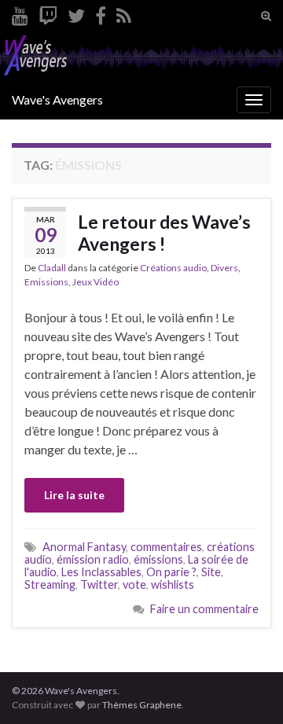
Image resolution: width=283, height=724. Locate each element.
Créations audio (173, 268)
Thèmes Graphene (142, 705)
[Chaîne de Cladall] (20, 13)
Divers (224, 268)
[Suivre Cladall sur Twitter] (76, 13)
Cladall (52, 268)
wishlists (172, 584)
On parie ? (171, 572)
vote (134, 584)
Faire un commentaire (204, 609)
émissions (158, 559)
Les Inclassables (101, 572)
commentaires (166, 546)
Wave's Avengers (57, 99)
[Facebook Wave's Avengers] (100, 13)
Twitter (99, 584)
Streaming (49, 584)
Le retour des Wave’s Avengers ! (164, 233)
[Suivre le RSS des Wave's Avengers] (123, 13)
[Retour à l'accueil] (141, 56)
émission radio (93, 559)
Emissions (46, 282)
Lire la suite (74, 495)
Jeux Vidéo (95, 282)
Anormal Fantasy (84, 546)
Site (211, 572)
